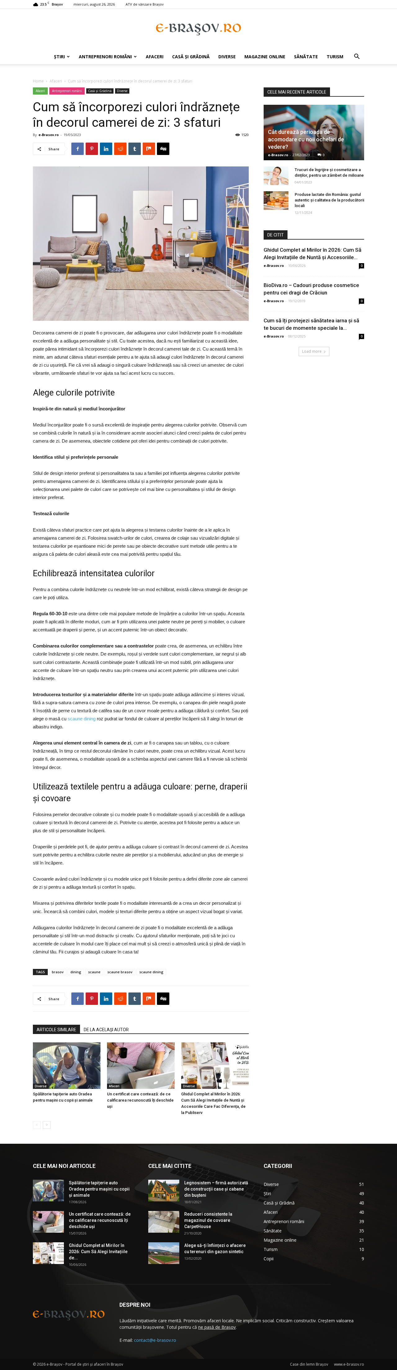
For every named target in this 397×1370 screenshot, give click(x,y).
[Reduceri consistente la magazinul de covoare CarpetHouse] (163, 1222)
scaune (94, 972)
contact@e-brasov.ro (155, 1340)
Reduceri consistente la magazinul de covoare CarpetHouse (208, 1220)
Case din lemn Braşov (309, 1364)
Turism (335, 57)
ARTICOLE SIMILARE (56, 1029)
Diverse (227, 57)
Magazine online (264, 57)
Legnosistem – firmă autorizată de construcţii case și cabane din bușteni (216, 1189)
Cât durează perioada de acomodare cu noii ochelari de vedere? (306, 139)
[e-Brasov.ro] (198, 29)
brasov (58, 972)
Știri (59, 57)
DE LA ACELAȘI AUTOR (106, 1029)
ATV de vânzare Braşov (145, 4)
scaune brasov (119, 972)
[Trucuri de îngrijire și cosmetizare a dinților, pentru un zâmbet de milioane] (276, 175)
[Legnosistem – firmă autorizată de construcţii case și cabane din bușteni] (163, 1190)
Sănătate (306, 57)
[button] (356, 57)
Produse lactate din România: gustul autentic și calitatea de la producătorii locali (329, 200)
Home (38, 81)
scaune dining (82, 718)
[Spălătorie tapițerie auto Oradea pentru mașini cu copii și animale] (66, 1065)
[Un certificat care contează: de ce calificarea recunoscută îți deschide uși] (141, 1065)
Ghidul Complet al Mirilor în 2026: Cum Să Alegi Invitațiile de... (98, 1251)
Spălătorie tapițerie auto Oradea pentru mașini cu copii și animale (99, 1189)
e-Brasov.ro (48, 134)
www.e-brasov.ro (349, 1364)
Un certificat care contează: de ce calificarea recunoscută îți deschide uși (140, 1100)
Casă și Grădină (191, 57)
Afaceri (154, 57)
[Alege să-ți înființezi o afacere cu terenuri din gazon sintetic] (163, 1253)
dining (75, 972)
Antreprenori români (105, 57)
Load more (312, 351)
